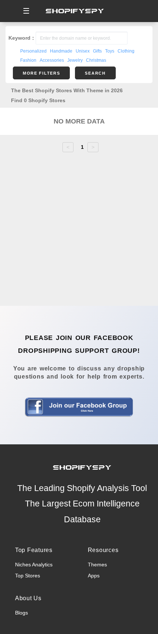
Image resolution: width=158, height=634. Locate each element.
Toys (109, 51)
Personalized (33, 51)
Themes (97, 564)
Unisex (83, 51)
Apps (94, 576)
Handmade (61, 51)
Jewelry (75, 60)
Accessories (52, 60)
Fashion (28, 60)
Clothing (126, 51)
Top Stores (27, 576)
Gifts (97, 51)
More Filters (41, 73)
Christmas (96, 60)
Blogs (21, 613)
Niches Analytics (34, 564)
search (95, 73)
